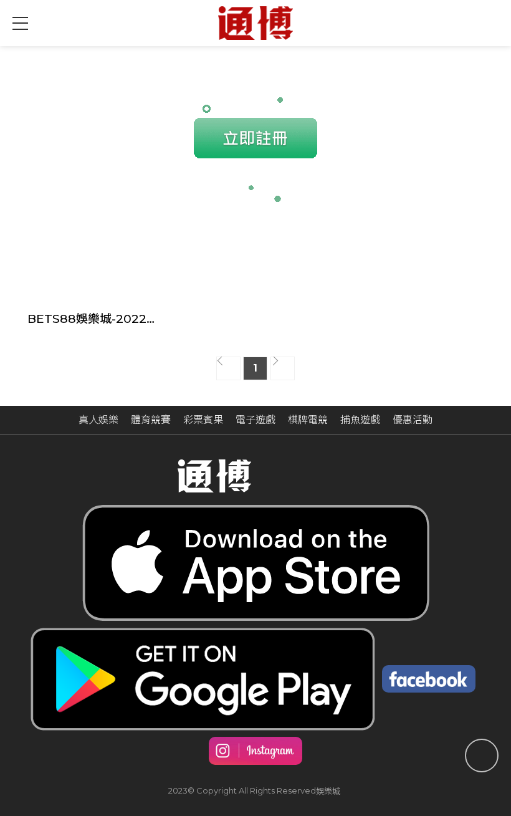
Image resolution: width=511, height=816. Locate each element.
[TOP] (482, 755)
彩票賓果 (203, 420)
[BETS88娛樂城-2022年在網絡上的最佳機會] (93, 266)
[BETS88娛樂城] (255, 23)
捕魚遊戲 (360, 420)
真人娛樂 (98, 420)
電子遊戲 (255, 420)
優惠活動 (412, 420)
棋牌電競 (308, 420)
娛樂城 (328, 791)
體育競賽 (151, 420)
